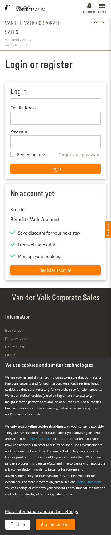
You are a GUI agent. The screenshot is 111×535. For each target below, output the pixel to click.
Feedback (108, 229)
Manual (11, 355)
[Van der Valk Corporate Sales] (26, 8)
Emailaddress (23, 108)
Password (19, 131)
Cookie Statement (88, 482)
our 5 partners (40, 438)
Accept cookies (55, 525)
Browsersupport (17, 338)
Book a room (15, 330)
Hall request (14, 347)
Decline (18, 525)
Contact (100, 21)
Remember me (31, 154)
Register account (55, 270)
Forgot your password (79, 155)
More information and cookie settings (41, 511)
